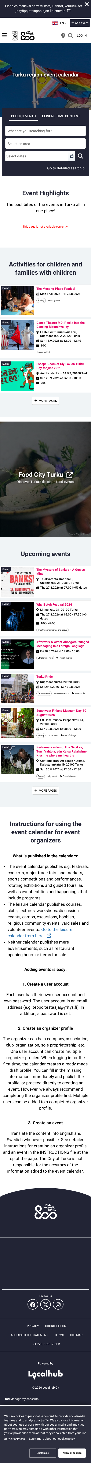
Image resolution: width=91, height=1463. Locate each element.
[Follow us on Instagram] (58, 1304)
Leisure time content (61, 116)
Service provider (46, 1344)
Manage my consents (24, 1399)
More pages (48, 400)
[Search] (70, 35)
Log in (82, 35)
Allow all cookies (72, 1452)
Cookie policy (55, 1326)
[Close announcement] (87, 4)
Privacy (33, 1326)
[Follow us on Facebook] (33, 1304)
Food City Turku (40, 474)
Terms (59, 1335)
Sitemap (76, 1335)
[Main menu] (4, 35)
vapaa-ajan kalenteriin (48, 11)
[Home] (23, 35)
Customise (43, 1452)
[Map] (63, 35)
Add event (81, 23)
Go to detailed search (64, 168)
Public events (23, 116)
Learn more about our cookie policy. (52, 1438)
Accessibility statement (29, 1335)
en (63, 22)
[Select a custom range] (71, 156)
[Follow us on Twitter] (45, 1304)
